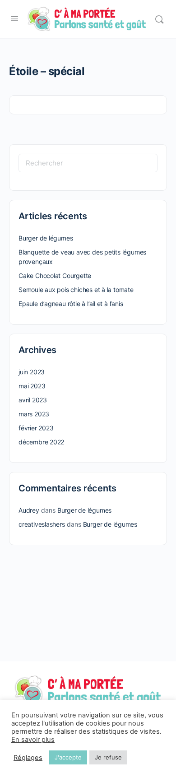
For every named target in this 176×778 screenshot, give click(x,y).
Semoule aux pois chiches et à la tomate (76, 289)
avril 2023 (33, 400)
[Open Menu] (14, 18)
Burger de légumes (46, 238)
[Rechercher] (159, 19)
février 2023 (36, 428)
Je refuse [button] (108, 757)
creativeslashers (42, 524)
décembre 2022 (41, 442)
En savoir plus (33, 740)
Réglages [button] (28, 758)
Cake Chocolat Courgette (55, 275)
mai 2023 (32, 386)
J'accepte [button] (68, 757)
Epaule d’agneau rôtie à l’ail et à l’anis (71, 303)
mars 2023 (34, 414)
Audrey (29, 510)
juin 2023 (32, 372)
